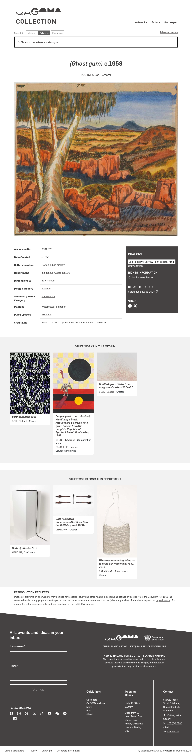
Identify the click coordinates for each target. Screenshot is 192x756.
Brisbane (46, 314)
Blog (88, 710)
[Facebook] (130, 306)
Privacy (33, 750)
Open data (91, 699)
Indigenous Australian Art (56, 272)
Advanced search (169, 32)
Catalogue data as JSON (141, 291)
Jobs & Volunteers (14, 750)
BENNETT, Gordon (65, 439)
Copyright (47, 750)
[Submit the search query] (16, 42)
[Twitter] (135, 306)
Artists (155, 22)
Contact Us (173, 731)
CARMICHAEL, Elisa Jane (112, 571)
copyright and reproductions (52, 603)
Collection (36, 21)
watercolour (48, 296)
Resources (57, 32)
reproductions (163, 600)
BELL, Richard (19, 421)
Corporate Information (68, 750)
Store (89, 706)
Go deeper (171, 22)
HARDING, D (18, 552)
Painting (46, 288)
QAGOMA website (95, 703)
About (89, 714)
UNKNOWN (61, 529)
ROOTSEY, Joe (90, 75)
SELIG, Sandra (106, 391)
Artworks (141, 22)
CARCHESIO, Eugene (67, 447)
